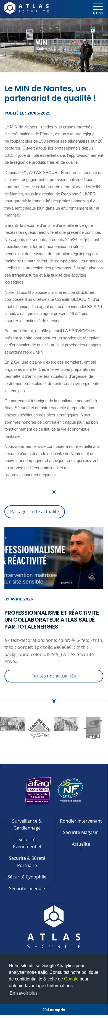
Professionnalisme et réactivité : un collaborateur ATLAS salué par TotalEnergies (53, 619)
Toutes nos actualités (54, 676)
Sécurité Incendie (27, 888)
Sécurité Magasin (81, 832)
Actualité (81, 844)
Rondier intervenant (81, 821)
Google (71, 979)
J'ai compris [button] (54, 1009)
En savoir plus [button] (24, 993)
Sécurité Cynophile (26, 877)
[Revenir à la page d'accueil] (26, 8)
